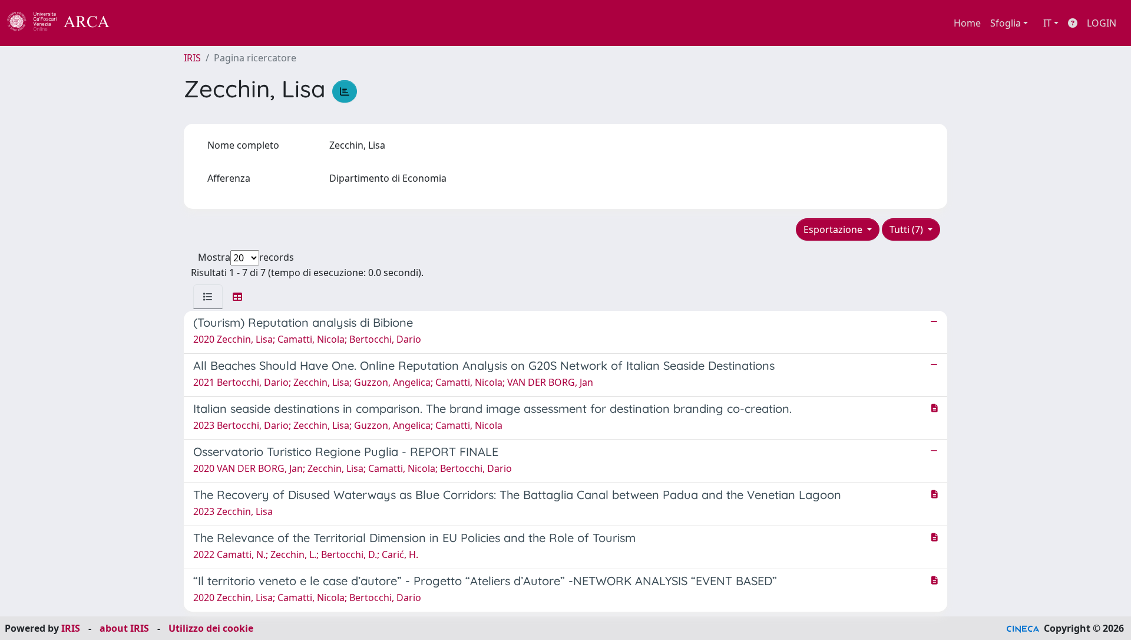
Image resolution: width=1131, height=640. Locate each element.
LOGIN (1101, 23)
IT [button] (1047, 23)
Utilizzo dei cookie (210, 628)
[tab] (208, 296)
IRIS (192, 57)
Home (967, 23)
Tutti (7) (907, 229)
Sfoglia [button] (1005, 23)
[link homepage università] (141, 23)
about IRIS (124, 628)
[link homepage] (65, 23)
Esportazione (834, 229)
